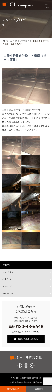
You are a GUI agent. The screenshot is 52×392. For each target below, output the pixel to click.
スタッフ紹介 (8, 272)
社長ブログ (7, 279)
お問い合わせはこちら (28, 339)
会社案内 (6, 265)
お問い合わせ (8, 293)
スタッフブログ (9, 286)
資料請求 (39, 389)
